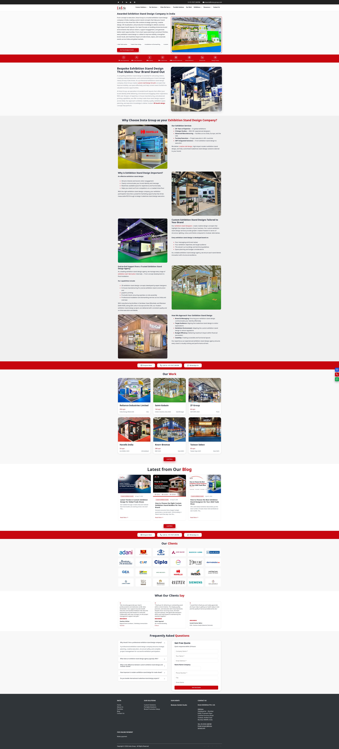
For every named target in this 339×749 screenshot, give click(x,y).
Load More (169, 459)
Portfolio (120, 709)
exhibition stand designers (183, 226)
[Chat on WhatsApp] (337, 379)
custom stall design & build (147, 83)
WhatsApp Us (194, 365)
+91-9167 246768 (194, 2)
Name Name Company (182, 665)
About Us (120, 707)
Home (119, 705)
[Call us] (337, 374)
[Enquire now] (337, 370)
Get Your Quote (196, 687)
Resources (207, 7)
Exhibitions (197, 7)
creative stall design (185, 146)
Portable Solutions (178, 7)
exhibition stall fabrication (127, 274)
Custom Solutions (141, 7)
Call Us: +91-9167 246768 (171, 365)
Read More (123, 517)
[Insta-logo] (121, 7)
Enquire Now (147, 365)
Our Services (153, 7)
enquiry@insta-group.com (213, 2)
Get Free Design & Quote (128, 50)
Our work (189, 7)
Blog (118, 711)
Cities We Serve (165, 7)
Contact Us (216, 7)
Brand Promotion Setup (152, 709)
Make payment (122, 736)
